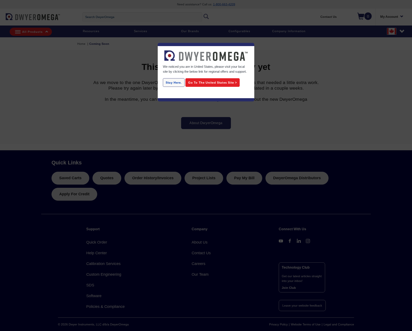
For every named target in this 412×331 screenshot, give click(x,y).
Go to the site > (212, 82)
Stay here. (174, 82)
